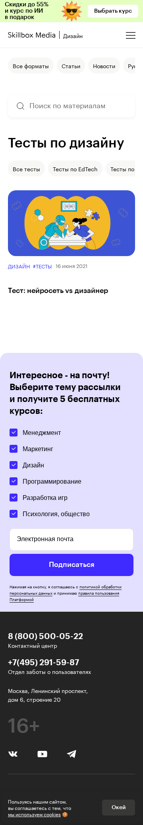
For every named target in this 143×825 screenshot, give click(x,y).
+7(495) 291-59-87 (43, 662)
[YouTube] (42, 753)
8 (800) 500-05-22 (45, 636)
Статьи (71, 65)
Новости (104, 65)
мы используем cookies (34, 813)
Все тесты (26, 168)
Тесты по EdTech (75, 168)
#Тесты (42, 265)
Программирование (52, 481)
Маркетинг (38, 449)
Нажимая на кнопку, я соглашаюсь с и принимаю (66, 592)
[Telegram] (72, 753)
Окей (119, 807)
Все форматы (31, 65)
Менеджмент (42, 432)
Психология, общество (56, 514)
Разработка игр (45, 497)
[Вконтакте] (13, 753)
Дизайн (19, 265)
